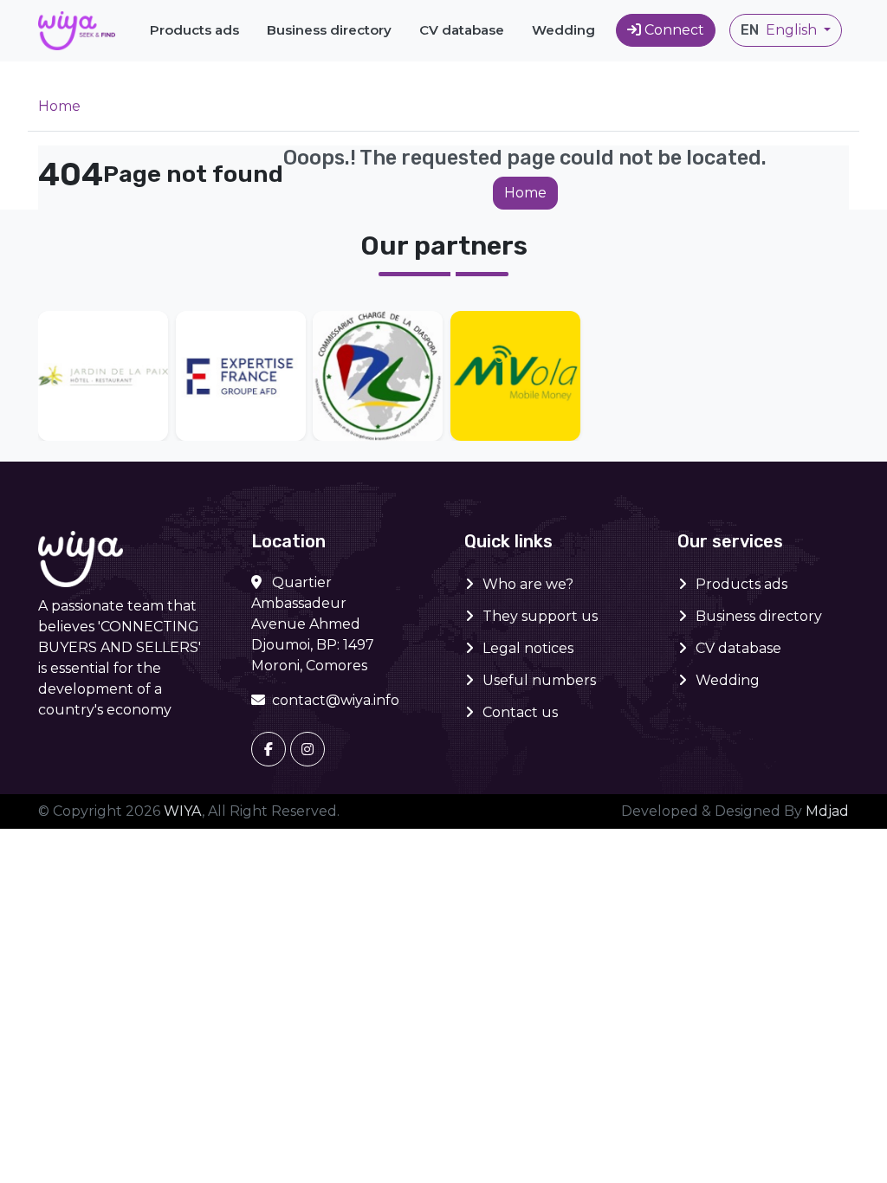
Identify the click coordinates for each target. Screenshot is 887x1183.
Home (59, 106)
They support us (540, 616)
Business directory (329, 30)
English (780, 30)
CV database (461, 30)
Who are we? (527, 584)
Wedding (563, 30)
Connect (674, 30)
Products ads (194, 30)
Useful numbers (539, 680)
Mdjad (827, 811)
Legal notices (527, 648)
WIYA (183, 811)
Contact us (520, 712)
